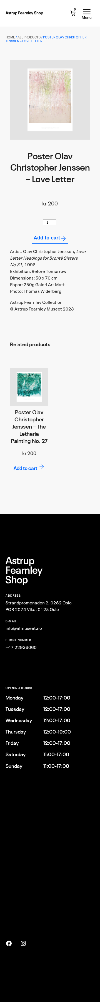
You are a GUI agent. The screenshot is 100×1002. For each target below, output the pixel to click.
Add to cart (47, 238)
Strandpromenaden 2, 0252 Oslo (39, 603)
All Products (29, 37)
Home (10, 37)
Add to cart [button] (25, 468)
